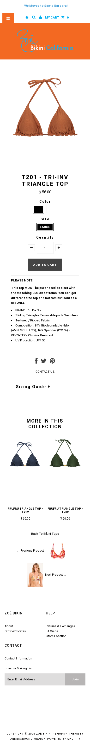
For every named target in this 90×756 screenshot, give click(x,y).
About (9, 626)
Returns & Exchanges (60, 626)
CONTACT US (45, 371)
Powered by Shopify (63, 738)
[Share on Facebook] (36, 362)
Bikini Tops (51, 533)
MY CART (57, 17)
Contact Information (18, 658)
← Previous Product (30, 550)
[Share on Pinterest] (52, 362)
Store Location (56, 636)
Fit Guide (52, 631)
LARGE (45, 227)
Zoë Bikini (44, 733)
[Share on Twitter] (44, 362)
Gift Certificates (15, 631)
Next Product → (56, 574)
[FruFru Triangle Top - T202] (25, 474)
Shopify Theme (67, 733)
